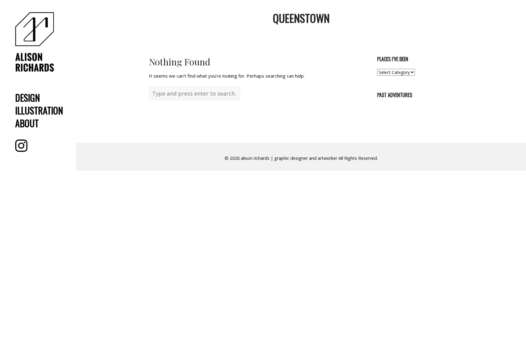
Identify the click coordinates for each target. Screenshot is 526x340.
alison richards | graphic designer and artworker (289, 158)
